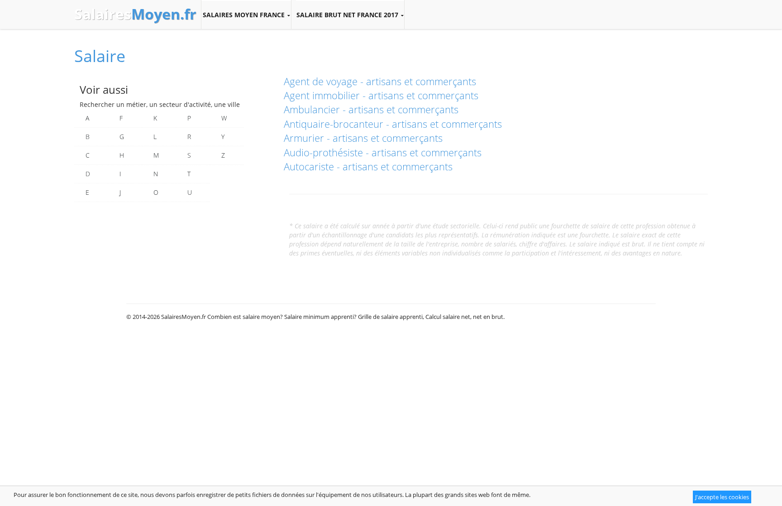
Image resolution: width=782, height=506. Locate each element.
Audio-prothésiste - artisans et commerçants (383, 152)
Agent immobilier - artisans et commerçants (381, 95)
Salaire (99, 56)
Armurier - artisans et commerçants (363, 138)
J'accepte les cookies (722, 497)
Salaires (135, 14)
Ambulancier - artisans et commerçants (371, 109)
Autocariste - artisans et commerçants (368, 166)
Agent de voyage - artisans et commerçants (380, 81)
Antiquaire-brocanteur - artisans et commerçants (393, 123)
